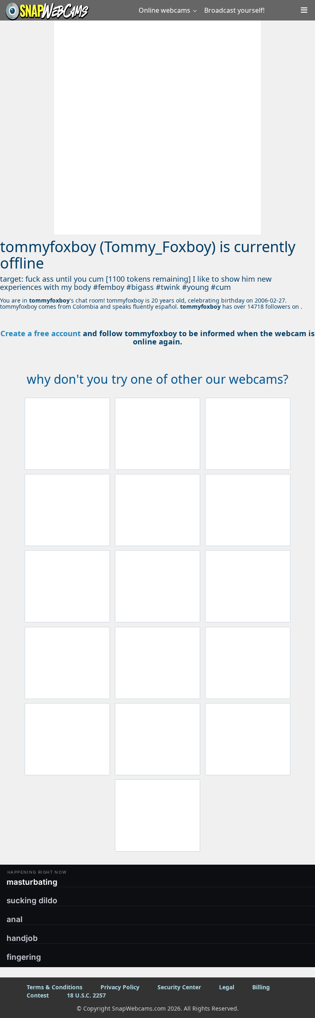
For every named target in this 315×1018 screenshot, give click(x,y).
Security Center (179, 987)
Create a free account (40, 333)
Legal (226, 987)
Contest (38, 995)
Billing (261, 987)
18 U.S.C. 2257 (86, 995)
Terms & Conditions (54, 987)
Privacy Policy (119, 987)
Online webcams (164, 10)
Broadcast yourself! (234, 10)
